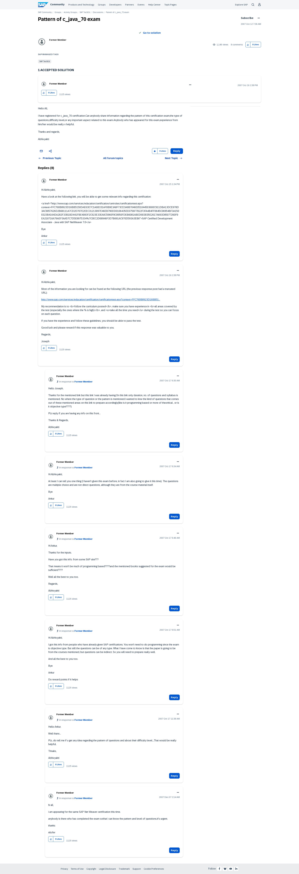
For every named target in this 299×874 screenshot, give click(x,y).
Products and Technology (81, 4)
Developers (115, 4)
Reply (174, 254)
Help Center (154, 4)
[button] (248, 44)
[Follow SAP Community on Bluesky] (225, 868)
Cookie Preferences (154, 869)
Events (141, 4)
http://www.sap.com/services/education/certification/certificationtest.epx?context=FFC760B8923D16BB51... (100, 299)
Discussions (98, 12)
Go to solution (152, 32)
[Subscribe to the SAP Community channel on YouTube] (230, 868)
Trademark (124, 869)
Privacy (64, 869)
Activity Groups (70, 12)
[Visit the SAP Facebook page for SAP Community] (219, 868)
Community (57, 4)
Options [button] (258, 18)
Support (137, 869)
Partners (129, 4)
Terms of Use (77, 869)
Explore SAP (241, 4)
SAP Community (45, 12)
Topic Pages (170, 4)
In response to (76, 381)
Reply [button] (176, 151)
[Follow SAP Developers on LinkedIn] (236, 868)
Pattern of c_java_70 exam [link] (117, 12)
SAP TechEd (85, 12)
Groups (102, 4)
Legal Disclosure (107, 869)
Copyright (91, 869)
